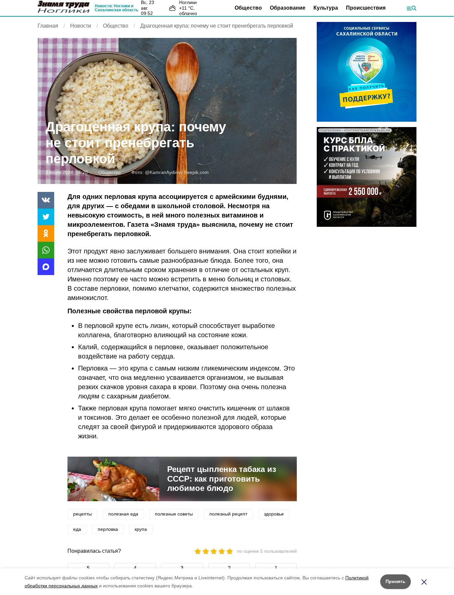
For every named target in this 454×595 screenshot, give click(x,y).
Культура (325, 8)
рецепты (82, 514)
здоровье (274, 514)
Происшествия (366, 8)
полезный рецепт (228, 514)
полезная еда (123, 514)
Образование (287, 8)
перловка (108, 529)
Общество (248, 8)
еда (77, 529)
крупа (141, 529)
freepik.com (196, 172)
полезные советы (174, 514)
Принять (395, 581)
